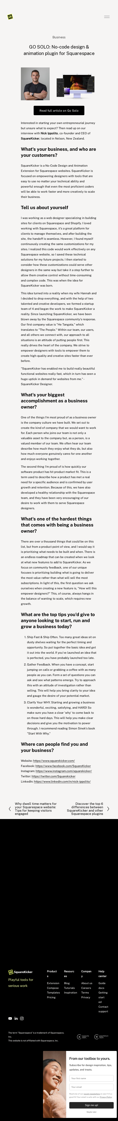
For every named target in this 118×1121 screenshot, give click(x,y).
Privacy (85, 997)
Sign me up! (91, 1105)
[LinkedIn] (16, 1018)
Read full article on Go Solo (59, 110)
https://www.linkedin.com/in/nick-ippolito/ (62, 781)
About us (86, 983)
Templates (53, 992)
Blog (67, 983)
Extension (53, 983)
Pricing (51, 997)
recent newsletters (92, 1094)
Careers (86, 987)
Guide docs (102, 985)
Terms (85, 992)
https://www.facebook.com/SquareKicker (63, 766)
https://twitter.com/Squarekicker (53, 776)
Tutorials (69, 987)
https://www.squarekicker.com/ (54, 760)
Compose (53, 987)
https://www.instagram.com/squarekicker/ (64, 771)
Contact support (103, 1009)
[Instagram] (22, 1018)
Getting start (103, 995)
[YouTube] (10, 1018)
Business (59, 37)
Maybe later (91, 1112)
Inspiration (70, 992)
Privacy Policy (106, 1097)
